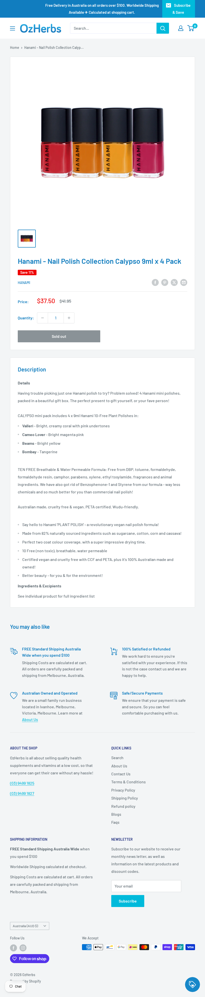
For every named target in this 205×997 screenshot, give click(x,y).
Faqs (115, 822)
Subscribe (128, 901)
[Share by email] (183, 282)
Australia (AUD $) (25, 926)
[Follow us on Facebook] (13, 947)
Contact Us (120, 773)
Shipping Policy (124, 798)
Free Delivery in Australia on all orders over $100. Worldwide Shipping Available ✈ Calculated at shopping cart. (102, 8)
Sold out (59, 336)
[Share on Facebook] (155, 282)
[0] (191, 28)
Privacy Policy (123, 790)
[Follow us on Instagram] (23, 947)
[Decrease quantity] (42, 318)
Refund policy (123, 806)
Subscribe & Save (181, 8)
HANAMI (24, 282)
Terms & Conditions (128, 781)
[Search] (162, 28)
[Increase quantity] (69, 318)
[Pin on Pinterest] (164, 282)
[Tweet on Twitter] (174, 282)
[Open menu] (12, 28)
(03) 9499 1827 (22, 793)
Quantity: (26, 317)
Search (117, 757)
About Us (30, 719)
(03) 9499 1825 (22, 783)
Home (14, 47)
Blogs (116, 814)
